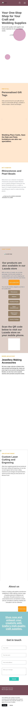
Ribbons (14, 296)
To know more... (22, 609)
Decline (11, 705)
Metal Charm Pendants (14, 313)
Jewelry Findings (14, 319)
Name (3, 645)
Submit (14, 679)
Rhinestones (14, 292)
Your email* (5, 659)
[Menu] (25, 3)
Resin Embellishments (14, 307)
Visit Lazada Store (14, 282)
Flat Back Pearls (14, 301)
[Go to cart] (20, 3)
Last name (4, 652)
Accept (4, 705)
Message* (4, 667)
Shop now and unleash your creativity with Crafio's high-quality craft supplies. (14, 623)
